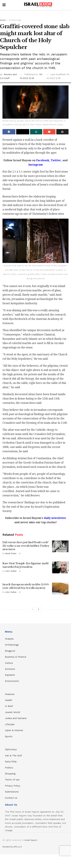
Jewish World (12, 712)
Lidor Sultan (11, 571)
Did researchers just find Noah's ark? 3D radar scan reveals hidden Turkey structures (25, 546)
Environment (12, 681)
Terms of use (12, 779)
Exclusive (10, 669)
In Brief (9, 706)
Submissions (12, 791)
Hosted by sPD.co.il (12, 847)
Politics (9, 767)
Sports (8, 736)
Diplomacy (11, 749)
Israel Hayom (30, 840)
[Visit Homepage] (38, 5)
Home (3, 20)
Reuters (8, 74)
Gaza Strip (11, 761)
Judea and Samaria (15, 718)
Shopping (10, 773)
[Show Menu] (4, 5)
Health (8, 700)
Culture (9, 663)
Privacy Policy (12, 785)
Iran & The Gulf (13, 755)
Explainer (10, 675)
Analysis (10, 638)
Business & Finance (15, 656)
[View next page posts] (38, 609)
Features (10, 694)
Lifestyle (10, 724)
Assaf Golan (10, 553)
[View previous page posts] (32, 609)
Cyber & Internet (14, 730)
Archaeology (15, 20)
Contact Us (11, 797)
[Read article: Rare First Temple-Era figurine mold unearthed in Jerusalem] (60, 567)
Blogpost (10, 650)
